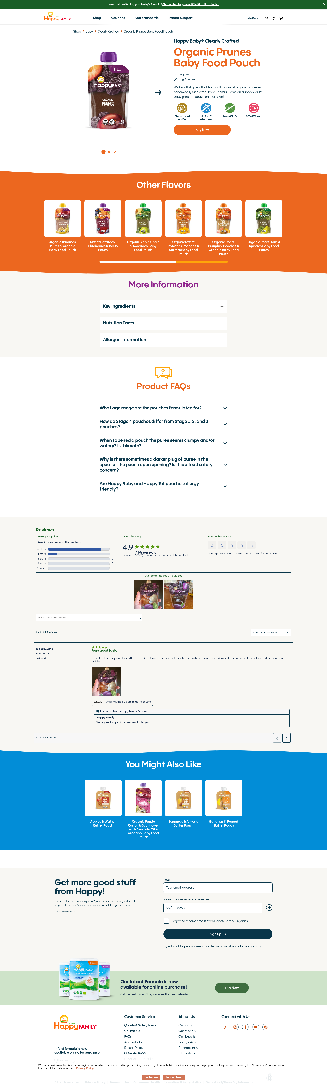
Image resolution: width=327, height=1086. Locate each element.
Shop (97, 18)
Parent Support (181, 18)
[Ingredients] (222, 306)
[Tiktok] (226, 1027)
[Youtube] (257, 1027)
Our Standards (147, 18)
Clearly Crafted (108, 31)
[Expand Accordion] (223, 408)
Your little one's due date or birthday (188, 899)
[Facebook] (247, 1027)
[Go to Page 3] (115, 152)
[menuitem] (97, 18)
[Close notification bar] (324, 4)
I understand (174, 1077)
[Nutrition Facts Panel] (222, 323)
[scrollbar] (163, 262)
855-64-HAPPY (135, 1053)
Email (167, 880)
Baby (89, 31)
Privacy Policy (251, 946)
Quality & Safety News (140, 1025)
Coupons (118, 18)
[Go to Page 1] (103, 152)
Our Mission (187, 1031)
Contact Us (132, 1031)
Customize (151, 1077)
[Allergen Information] (222, 339)
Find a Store (251, 18)
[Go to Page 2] (109, 152)
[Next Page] (158, 93)
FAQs (128, 1036)
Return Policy (133, 1048)
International (187, 1053)
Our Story (185, 1025)
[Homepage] (58, 16)
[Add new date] (269, 907)
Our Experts (187, 1036)
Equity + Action (188, 1042)
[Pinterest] (267, 1027)
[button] (212, 545)
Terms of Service (222, 946)
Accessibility (133, 1042)
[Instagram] (237, 1027)
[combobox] (274, 632)
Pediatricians (188, 1048)
